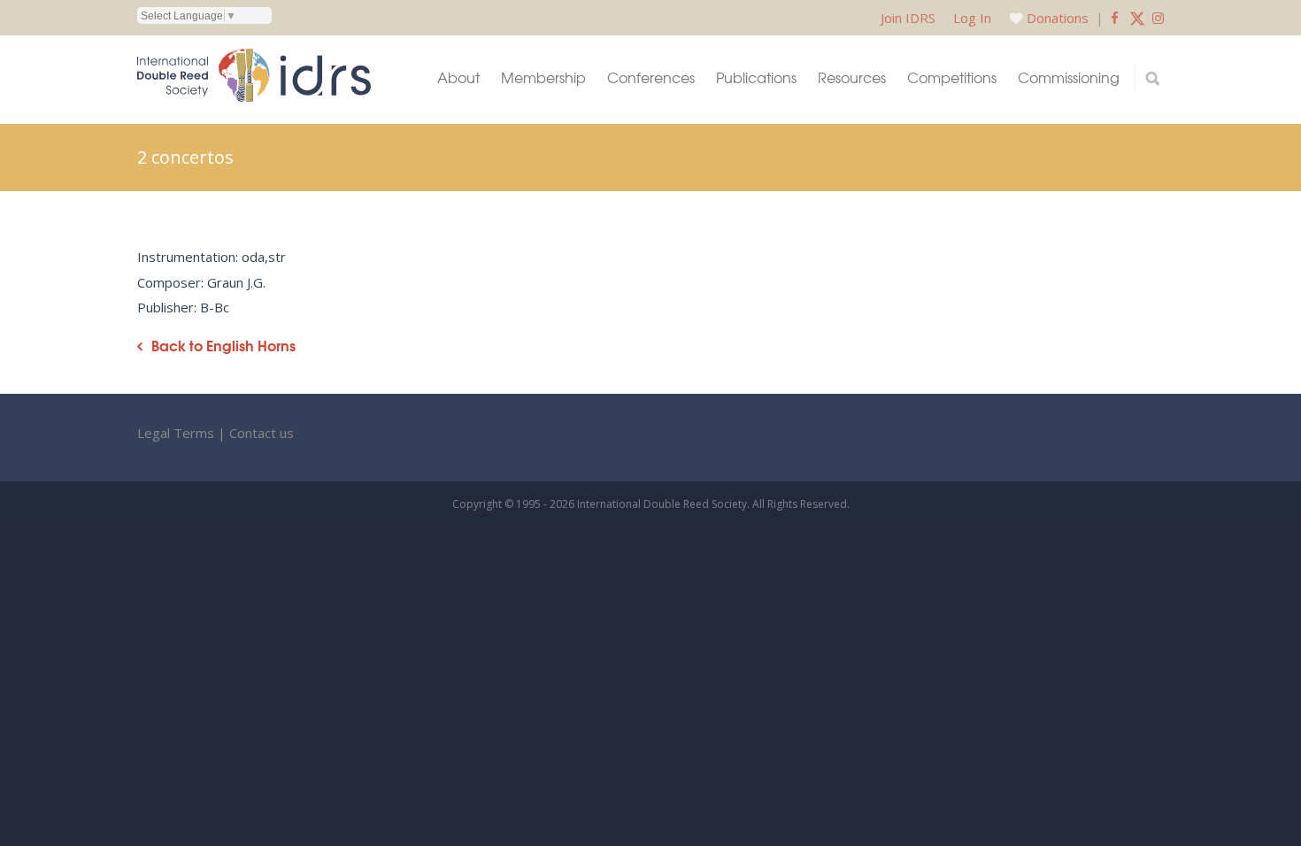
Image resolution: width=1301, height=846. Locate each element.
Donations (1058, 18)
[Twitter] (1137, 18)
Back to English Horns (223, 345)
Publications (756, 77)
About (458, 77)
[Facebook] (1115, 18)
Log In (972, 18)
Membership (543, 77)
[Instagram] (1158, 18)
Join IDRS (908, 18)
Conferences (651, 77)
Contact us (261, 433)
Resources (852, 77)
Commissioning (1069, 77)
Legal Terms (175, 433)
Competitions (952, 77)
